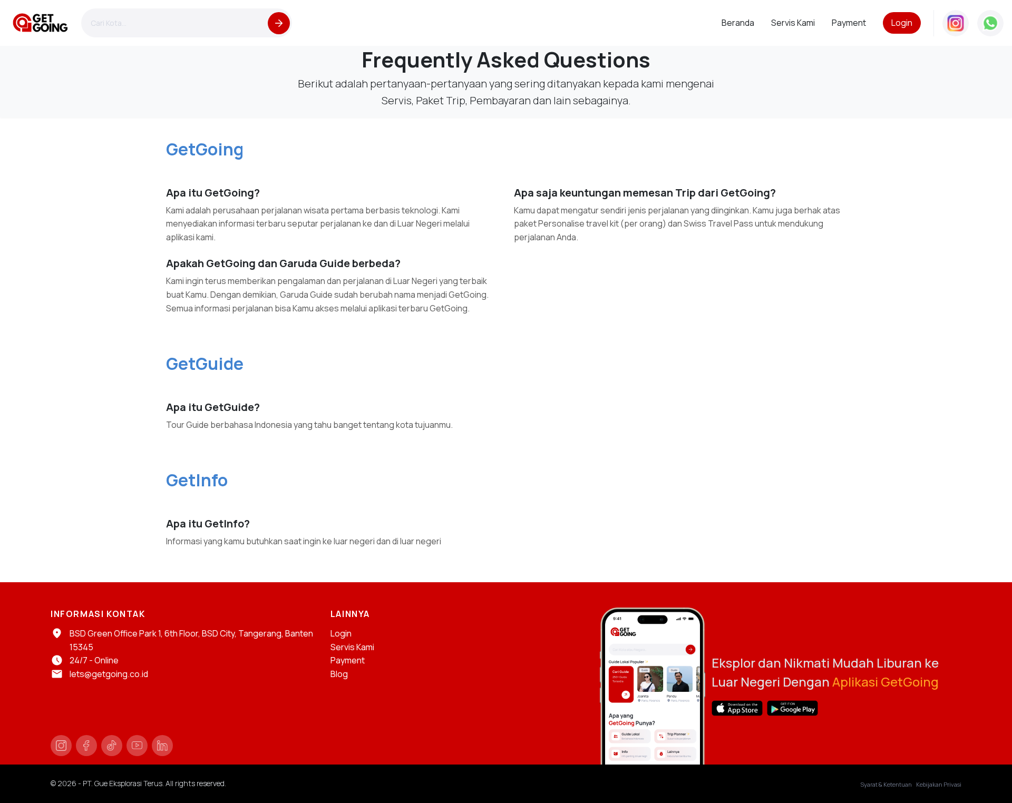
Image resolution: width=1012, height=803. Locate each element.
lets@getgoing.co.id (109, 674)
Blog (339, 674)
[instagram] (61, 745)
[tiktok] (111, 745)
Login (901, 22)
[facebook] (86, 745)
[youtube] (137, 745)
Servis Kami (352, 647)
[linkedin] (162, 745)
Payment (347, 660)
